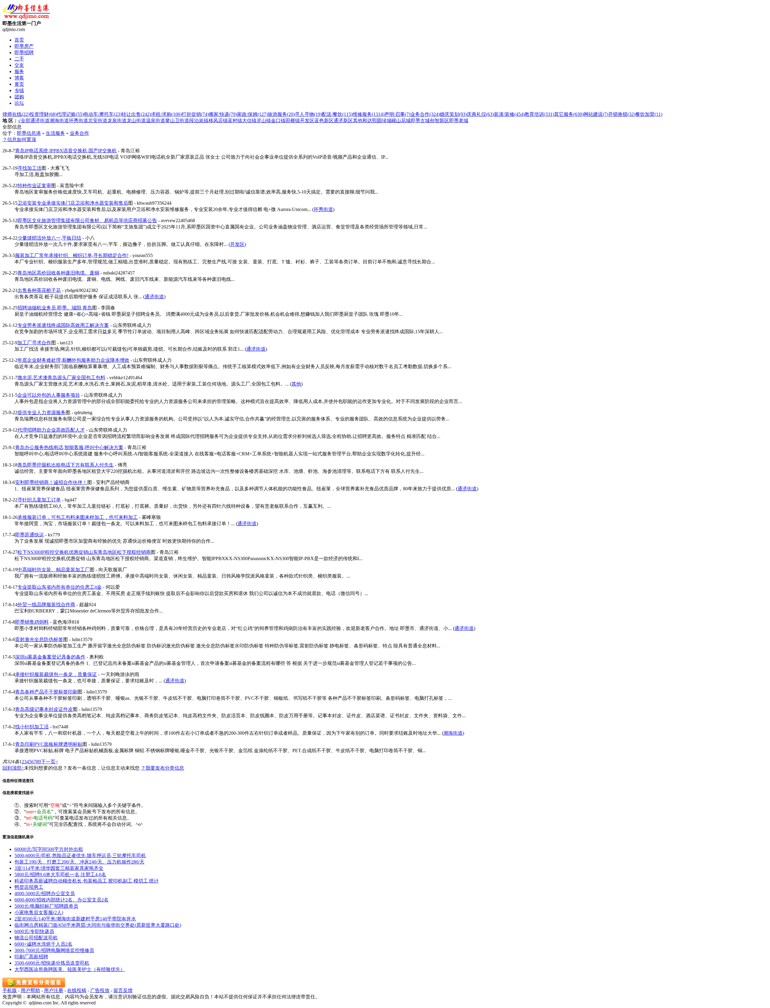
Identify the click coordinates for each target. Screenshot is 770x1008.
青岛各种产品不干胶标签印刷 (46, 691)
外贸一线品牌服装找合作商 (46, 604)
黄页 (19, 84)
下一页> (49, 761)
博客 (19, 77)
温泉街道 (155, 120)
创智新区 (439, 120)
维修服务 (368, 114)
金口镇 (278, 120)
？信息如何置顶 (19, 139)
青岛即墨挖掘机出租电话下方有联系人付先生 (65, 464)
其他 (357, 120)
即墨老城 (458, 120)
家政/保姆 (252, 114)
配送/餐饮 (337, 114)
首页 (19, 39)
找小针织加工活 (32, 726)
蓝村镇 (235, 120)
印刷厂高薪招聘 (31, 956)
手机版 (9, 990)
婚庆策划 (453, 114)
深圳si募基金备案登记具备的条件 (50, 656)
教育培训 (539, 114)
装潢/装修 (509, 114)
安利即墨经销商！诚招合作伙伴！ (51, 482)
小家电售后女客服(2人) (38, 912)
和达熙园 (372, 120)
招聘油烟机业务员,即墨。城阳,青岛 (54, 307)
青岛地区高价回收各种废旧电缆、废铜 (58, 272)
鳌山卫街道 (177, 120)
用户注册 (53, 990)
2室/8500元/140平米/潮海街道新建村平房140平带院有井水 (75, 918)
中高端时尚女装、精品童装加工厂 (53, 569)
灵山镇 (264, 120)
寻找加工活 (29, 168)
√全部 (24, 120)
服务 (19, 71)
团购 (19, 96)
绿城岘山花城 (396, 120)
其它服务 (569, 114)
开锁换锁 (621, 114)
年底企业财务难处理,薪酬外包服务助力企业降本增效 (73, 360)
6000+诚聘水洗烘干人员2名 (43, 944)
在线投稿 (76, 990)
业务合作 (425, 114)
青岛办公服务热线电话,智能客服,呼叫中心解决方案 (69, 447)
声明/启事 (397, 114)
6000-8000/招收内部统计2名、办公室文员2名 (61, 899)
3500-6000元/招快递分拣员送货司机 (51, 963)
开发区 (307, 120)
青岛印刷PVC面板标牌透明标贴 (48, 744)
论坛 (19, 103)
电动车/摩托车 (103, 114)
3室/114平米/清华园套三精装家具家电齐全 (58, 868)
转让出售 (136, 114)
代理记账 (70, 114)
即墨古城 (420, 120)
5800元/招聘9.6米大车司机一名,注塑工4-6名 (60, 874)
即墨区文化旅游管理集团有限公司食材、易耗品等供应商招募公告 (87, 220)
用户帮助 (30, 990)
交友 (19, 65)
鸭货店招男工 (28, 887)
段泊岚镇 (198, 120)
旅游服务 (281, 114)
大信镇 (249, 120)
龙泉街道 (117, 120)
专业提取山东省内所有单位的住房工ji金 (59, 587)
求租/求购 (166, 114)
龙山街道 (136, 120)
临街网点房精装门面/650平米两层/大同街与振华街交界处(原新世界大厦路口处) (97, 925)
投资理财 (43, 114)
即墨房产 (24, 46)
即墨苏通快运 (29, 534)
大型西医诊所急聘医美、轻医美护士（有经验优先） (69, 969)
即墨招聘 (24, 52)
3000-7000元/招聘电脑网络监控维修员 (54, 950)
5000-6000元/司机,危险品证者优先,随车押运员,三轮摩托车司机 (80, 855)
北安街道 (97, 120)
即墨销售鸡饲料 (32, 622)
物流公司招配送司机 (36, 937)
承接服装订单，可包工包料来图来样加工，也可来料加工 (77, 517)
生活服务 (55, 133)
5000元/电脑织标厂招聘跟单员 (46, 906)
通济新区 (343, 120)
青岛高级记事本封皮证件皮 (44, 709)
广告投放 (99, 990)
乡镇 (19, 90)
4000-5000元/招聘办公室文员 (44, 893)
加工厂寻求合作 (34, 342)
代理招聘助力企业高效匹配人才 (51, 430)
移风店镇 (218, 120)
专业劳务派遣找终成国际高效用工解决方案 (63, 325)
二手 (19, 58)
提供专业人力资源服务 (41, 412)
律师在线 (15, 114)
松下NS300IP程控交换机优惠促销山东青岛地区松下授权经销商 (84, 552)
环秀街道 (78, 120)
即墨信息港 (29, 133)
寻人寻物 (308, 114)
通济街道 (40, 120)
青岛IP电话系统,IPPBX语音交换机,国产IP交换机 (66, 150)
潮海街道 (59, 120)
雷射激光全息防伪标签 (39, 639)
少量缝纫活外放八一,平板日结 (49, 237)
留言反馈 (123, 990)
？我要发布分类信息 (162, 768)
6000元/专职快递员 (34, 931)
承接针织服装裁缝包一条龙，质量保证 (56, 674)
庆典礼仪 (480, 114)
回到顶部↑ (13, 768)
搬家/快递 (223, 114)
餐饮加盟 (648, 114)
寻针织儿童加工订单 (39, 499)
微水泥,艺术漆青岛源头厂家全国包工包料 (61, 377)
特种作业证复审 (34, 185)
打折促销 (195, 114)
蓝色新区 (324, 120)
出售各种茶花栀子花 (39, 290)
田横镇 (292, 120)
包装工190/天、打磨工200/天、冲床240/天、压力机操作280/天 (79, 861)
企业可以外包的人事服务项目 (48, 395)
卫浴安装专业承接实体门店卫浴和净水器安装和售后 (72, 203)
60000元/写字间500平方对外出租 (48, 849)
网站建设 (596, 114)
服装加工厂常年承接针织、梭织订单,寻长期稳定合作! (71, 255)
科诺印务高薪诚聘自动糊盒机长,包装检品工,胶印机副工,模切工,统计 (86, 880)
